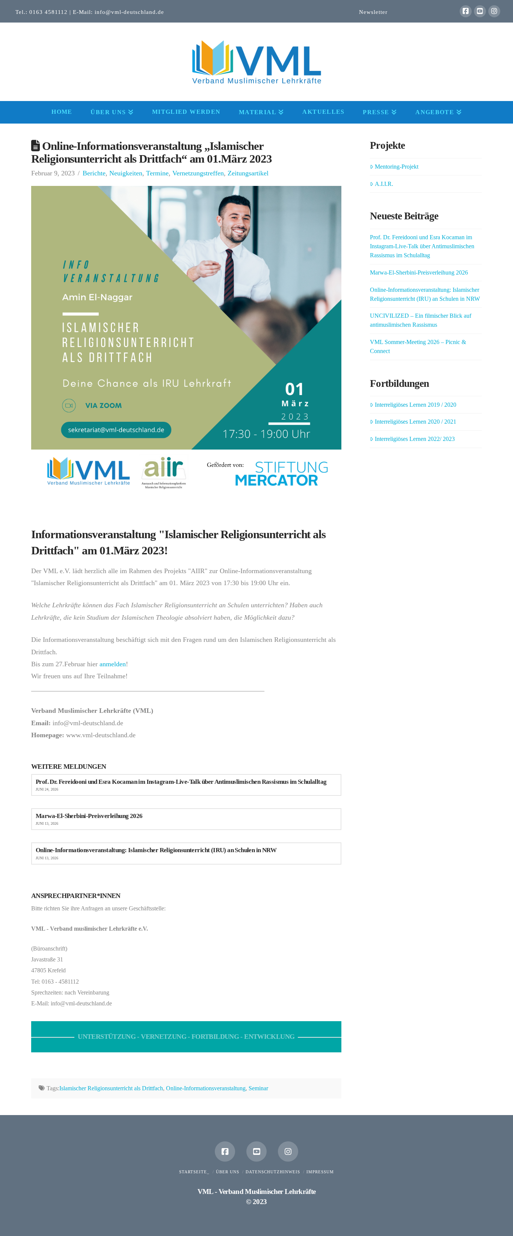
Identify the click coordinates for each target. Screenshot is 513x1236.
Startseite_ (194, 1172)
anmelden (113, 664)
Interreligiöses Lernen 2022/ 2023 (415, 439)
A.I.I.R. (384, 184)
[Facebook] (466, 11)
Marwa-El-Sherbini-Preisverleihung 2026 (419, 272)
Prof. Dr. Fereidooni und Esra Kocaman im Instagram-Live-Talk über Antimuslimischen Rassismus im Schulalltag (422, 246)
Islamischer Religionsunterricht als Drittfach (111, 1088)
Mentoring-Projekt (396, 166)
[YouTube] (480, 11)
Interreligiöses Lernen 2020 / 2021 (415, 421)
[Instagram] (494, 11)
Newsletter (373, 12)
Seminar (258, 1088)
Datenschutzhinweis (273, 1172)
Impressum (320, 1172)
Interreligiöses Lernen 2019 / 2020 (415, 404)
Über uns (227, 1172)
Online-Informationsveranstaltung (206, 1088)
